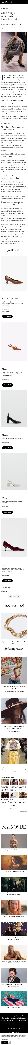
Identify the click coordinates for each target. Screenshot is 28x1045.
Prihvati (4, 1042)
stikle (15, 596)
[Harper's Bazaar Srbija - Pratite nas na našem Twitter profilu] (11, 1028)
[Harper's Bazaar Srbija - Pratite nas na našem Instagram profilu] (16, 1028)
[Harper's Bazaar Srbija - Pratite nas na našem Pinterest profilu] (14, 1028)
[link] (14, 273)
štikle (22, 82)
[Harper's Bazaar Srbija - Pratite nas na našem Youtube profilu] (19, 1028)
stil (18, 596)
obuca (10, 596)
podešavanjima (4, 1039)
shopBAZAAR (4, 8)
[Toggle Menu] (3, 2)
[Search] (26, 2)
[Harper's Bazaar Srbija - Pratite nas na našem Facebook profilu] (8, 1028)
